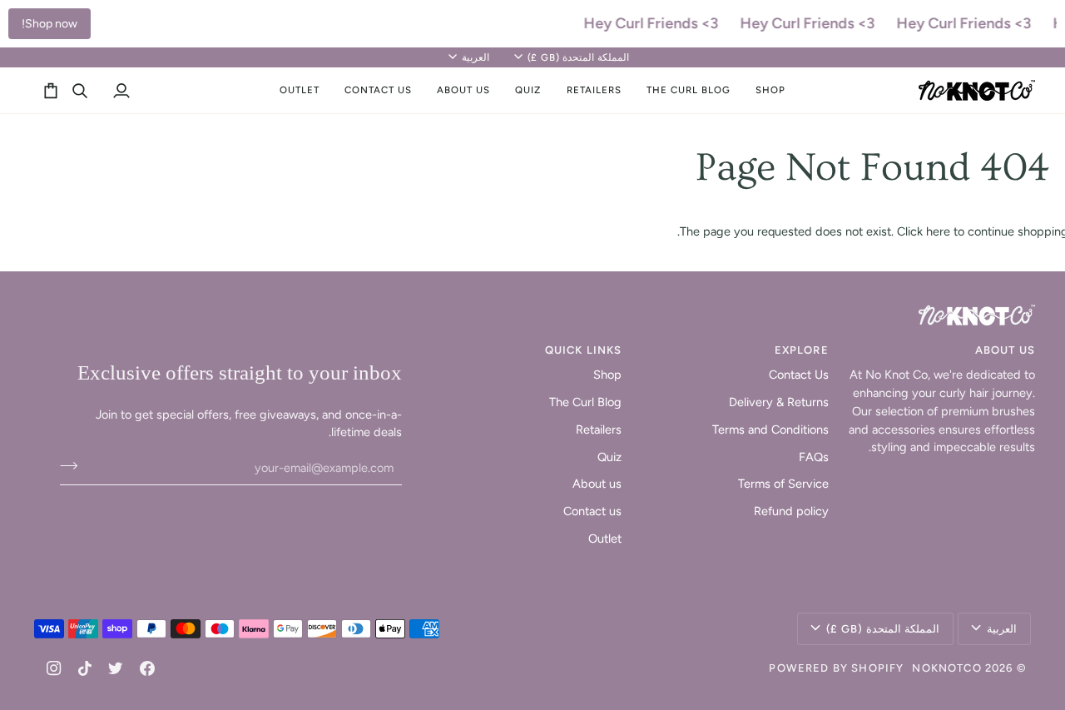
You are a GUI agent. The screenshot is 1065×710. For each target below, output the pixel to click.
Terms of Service (783, 483)
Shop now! (49, 24)
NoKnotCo (946, 668)
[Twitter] (115, 668)
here (938, 231)
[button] (770, 90)
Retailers (599, 429)
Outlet (605, 538)
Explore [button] (801, 350)
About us (597, 483)
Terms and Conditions (770, 429)
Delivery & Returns (779, 402)
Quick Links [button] (583, 350)
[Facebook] (147, 668)
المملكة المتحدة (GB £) (578, 57)
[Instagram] (54, 668)
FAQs (814, 456)
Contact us (592, 511)
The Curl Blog (585, 402)
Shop (607, 374)
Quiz (609, 456)
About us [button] (1005, 350)
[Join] (73, 465)
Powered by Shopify (836, 668)
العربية (475, 57)
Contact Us (799, 374)
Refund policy (791, 511)
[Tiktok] (85, 668)
